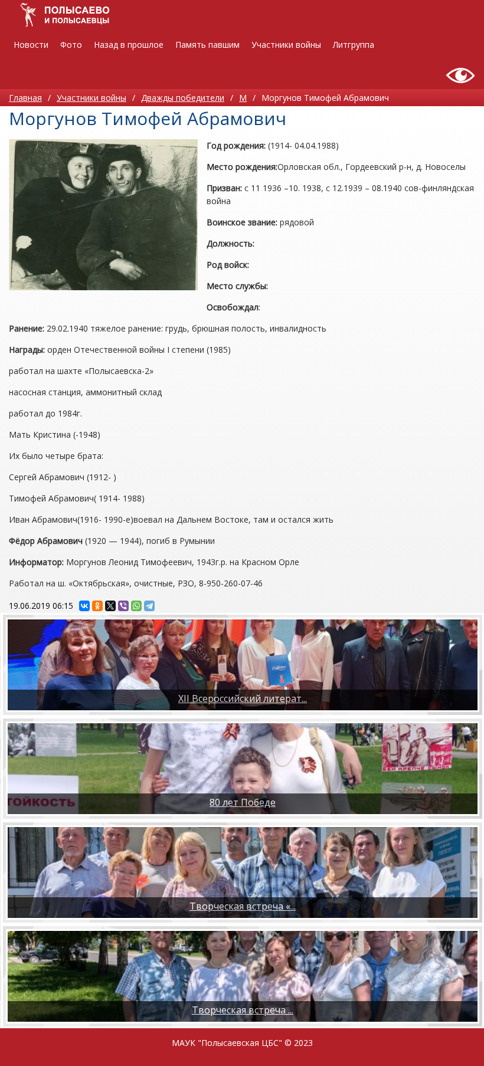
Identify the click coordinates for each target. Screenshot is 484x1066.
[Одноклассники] (97, 606)
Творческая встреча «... (242, 906)
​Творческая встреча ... (242, 1009)
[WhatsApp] (136, 606)
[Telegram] (149, 606)
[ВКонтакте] (84, 606)
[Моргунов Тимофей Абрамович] (103, 214)
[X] (110, 606)
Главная (25, 97)
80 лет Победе (243, 802)
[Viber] (123, 606)
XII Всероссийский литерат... (242, 698)
